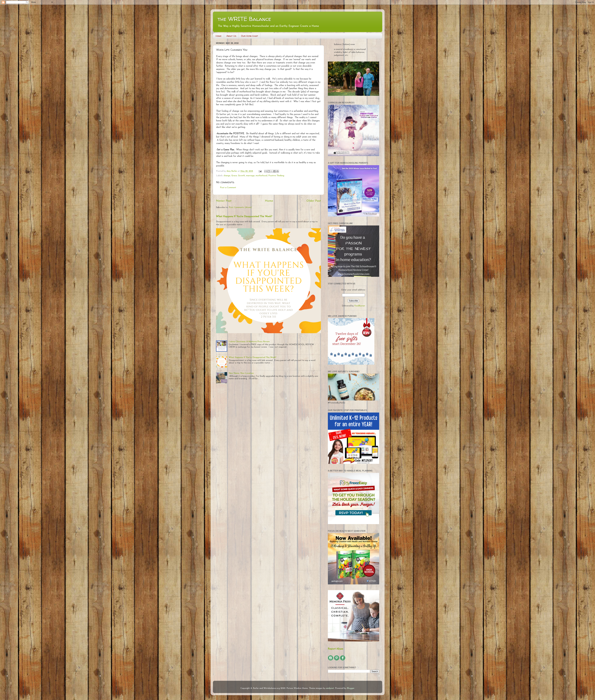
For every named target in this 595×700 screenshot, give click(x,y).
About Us (231, 36)
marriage (250, 176)
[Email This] (265, 171)
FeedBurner (359, 306)
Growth (241, 176)
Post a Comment (228, 188)
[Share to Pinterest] (277, 171)
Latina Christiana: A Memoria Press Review (249, 342)
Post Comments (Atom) (240, 207)
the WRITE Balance (244, 19)
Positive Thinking (276, 176)
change (227, 176)
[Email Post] (260, 171)
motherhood (261, 176)
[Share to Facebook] (274, 171)
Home (219, 36)
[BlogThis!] (268, 171)
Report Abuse (335, 649)
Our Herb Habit (249, 36)
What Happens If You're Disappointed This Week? (244, 216)
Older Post (313, 200)
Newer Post (223, 200)
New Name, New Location (241, 373)
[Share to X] (271, 171)
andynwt (330, 688)
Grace (234, 176)
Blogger (350, 688)
